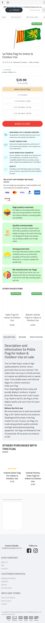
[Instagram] (8, 2)
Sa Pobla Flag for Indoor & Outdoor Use (12, 524)
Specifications (37, 337)
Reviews (22, 337)
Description (9, 337)
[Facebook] (2, 2)
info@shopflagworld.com (12, 548)
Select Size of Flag (22, 89)
